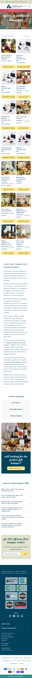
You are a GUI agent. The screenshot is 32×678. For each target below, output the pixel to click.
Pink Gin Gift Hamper (13, 362)
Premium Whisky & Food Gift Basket (21, 211)
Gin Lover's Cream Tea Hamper (20, 242)
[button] (16, 676)
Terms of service (15, 660)
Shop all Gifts (15, 468)
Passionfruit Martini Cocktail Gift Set (6, 119)
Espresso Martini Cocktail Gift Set (21, 57)
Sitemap (21, 663)
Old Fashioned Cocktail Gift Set (6, 149)
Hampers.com (9, 657)
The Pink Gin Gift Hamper (20, 87)
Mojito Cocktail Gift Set (6, 88)
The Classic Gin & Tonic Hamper (5, 179)
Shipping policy (14, 663)
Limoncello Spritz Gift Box (6, 210)
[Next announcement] (30, 2)
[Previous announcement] (2, 2)
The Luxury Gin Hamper (21, 117)
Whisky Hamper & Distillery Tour (6, 242)
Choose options (23, 67)
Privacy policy (6, 660)
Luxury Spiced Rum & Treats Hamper (6, 57)
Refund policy (27, 657)
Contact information (26, 660)
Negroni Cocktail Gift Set (21, 149)
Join (25, 554)
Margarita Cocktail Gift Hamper (21, 179)
